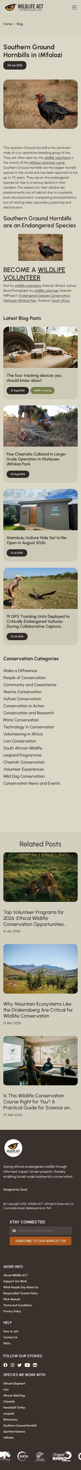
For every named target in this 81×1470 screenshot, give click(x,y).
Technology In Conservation (28, 726)
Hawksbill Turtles (14, 1407)
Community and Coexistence (29, 684)
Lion (6, 1389)
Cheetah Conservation (24, 762)
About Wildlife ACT (15, 1275)
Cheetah (9, 1401)
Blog (20, 24)
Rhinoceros (10, 1419)
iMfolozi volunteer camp (47, 163)
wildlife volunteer (46, 291)
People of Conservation (24, 677)
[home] (24, 7)
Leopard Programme (22, 755)
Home (7, 24)
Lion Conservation (19, 741)
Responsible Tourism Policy (20, 1293)
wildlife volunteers (57, 158)
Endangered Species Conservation (44, 296)
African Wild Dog (14, 1395)
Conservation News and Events (31, 783)
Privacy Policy (12, 1311)
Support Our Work (15, 1281)
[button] (73, 7)
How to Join (10, 1331)
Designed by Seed (15, 1189)
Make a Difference (20, 670)
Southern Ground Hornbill (19, 1425)
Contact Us (10, 1337)
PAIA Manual (11, 1299)
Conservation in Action (23, 705)
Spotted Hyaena (14, 1431)
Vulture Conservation (22, 698)
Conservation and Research (28, 712)
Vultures (8, 1437)
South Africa (61, 300)
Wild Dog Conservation (24, 776)
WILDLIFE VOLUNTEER (34, 274)
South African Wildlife (22, 748)
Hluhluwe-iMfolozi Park (19, 300)
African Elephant (14, 1383)
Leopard (8, 1413)
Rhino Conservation (21, 719)
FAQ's (6, 1343)
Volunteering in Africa (23, 733)
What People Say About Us (20, 1287)
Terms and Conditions (17, 1305)
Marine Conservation (22, 691)
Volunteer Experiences (23, 769)
